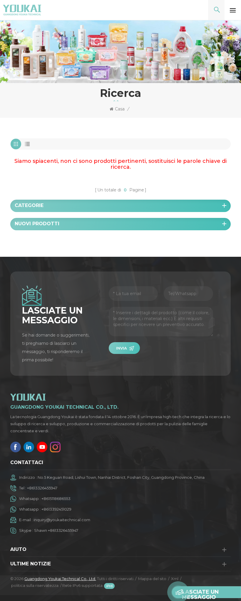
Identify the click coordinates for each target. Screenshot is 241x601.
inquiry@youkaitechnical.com (62, 519)
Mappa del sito (152, 578)
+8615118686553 (56, 498)
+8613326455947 (42, 488)
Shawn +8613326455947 (56, 530)
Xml (174, 578)
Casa (120, 109)
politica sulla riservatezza (34, 585)
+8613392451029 (56, 509)
